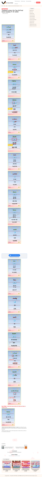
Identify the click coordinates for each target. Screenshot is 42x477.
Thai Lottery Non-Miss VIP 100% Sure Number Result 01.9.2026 (16, 470)
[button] (38, 2)
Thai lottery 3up (32, 13)
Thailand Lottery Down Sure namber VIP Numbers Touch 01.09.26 (7, 470)
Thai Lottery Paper (32, 16)
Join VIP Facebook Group (14, 255)
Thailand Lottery (32, 22)
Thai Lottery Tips (32, 21)
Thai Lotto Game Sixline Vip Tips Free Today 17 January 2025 (14, 407)
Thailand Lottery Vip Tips (5, 13)
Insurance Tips (32, 10)
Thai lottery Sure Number (33, 19)
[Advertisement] (14, 19)
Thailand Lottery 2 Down (33, 24)
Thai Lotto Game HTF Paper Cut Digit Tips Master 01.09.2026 (35, 470)
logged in (13, 455)
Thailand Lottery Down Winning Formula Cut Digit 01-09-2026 (26, 470)
